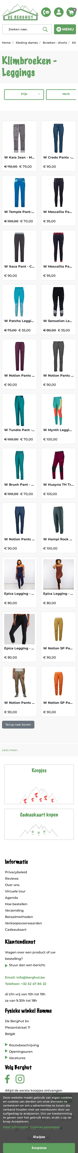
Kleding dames (27, 42)
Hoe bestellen (16, 904)
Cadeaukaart (16, 929)
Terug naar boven (18, 724)
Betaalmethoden (19, 917)
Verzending (14, 910)
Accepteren (39, 1148)
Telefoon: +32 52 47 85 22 (25, 984)
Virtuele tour (15, 891)
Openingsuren (21, 1052)
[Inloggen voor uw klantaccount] (59, 12)
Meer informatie (15, 1127)
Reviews (11, 878)
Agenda (11, 898)
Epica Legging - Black (22, 648)
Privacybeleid (16, 872)
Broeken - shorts (55, 42)
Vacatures (17, 1058)
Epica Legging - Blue (21, 594)
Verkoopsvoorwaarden (23, 923)
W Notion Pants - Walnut (25, 703)
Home (6, 42)
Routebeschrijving (24, 1045)
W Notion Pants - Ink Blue (26, 539)
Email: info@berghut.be (25, 977)
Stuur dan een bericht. (27, 965)
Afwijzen (39, 1137)
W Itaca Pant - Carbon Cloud (28, 266)
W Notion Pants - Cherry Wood (30, 375)
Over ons (12, 885)
